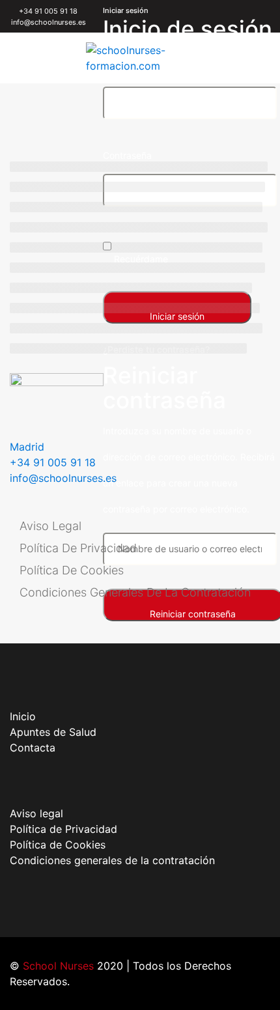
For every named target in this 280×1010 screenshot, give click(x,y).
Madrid (27, 446)
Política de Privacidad (78, 548)
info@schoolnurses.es (48, 22)
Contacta (32, 747)
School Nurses (58, 965)
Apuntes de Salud (53, 731)
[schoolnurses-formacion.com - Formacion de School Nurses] (147, 58)
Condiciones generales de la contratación (135, 592)
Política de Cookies (72, 570)
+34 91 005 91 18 (47, 11)
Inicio (23, 716)
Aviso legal (50, 526)
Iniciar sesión (125, 10)
